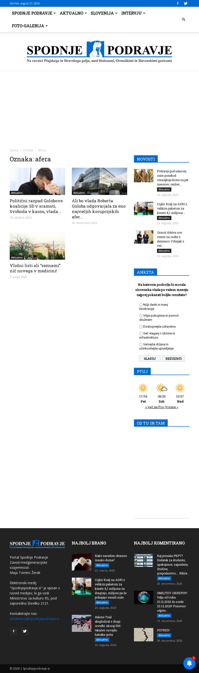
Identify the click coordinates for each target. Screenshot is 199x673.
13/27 (180, 399)
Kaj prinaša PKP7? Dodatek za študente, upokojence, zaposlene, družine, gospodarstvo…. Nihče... (173, 564)
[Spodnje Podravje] (99, 52)
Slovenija (102, 13)
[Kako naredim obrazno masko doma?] (81, 562)
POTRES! (163, 630)
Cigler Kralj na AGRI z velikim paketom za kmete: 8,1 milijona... (172, 208)
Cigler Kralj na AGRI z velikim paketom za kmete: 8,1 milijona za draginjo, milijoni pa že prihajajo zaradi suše (110, 588)
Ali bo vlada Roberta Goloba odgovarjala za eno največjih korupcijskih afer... (99, 209)
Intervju (131, 13)
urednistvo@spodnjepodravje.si (34, 618)
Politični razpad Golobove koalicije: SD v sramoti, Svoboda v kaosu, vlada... (36, 206)
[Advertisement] (99, 108)
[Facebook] (177, 3)
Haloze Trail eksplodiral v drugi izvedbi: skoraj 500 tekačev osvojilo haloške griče (108, 625)
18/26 (162, 399)
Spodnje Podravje (32, 13)
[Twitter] (185, 3)
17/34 (143, 399)
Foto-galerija (28, 25)
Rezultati (174, 358)
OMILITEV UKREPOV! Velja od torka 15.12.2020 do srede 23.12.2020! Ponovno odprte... (172, 601)
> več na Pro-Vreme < (161, 407)
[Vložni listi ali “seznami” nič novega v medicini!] (37, 246)
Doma (14, 150)
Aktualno (71, 13)
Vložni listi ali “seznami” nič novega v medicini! (35, 268)
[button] (183, 19)
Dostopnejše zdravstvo (159, 326)
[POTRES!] (143, 634)
